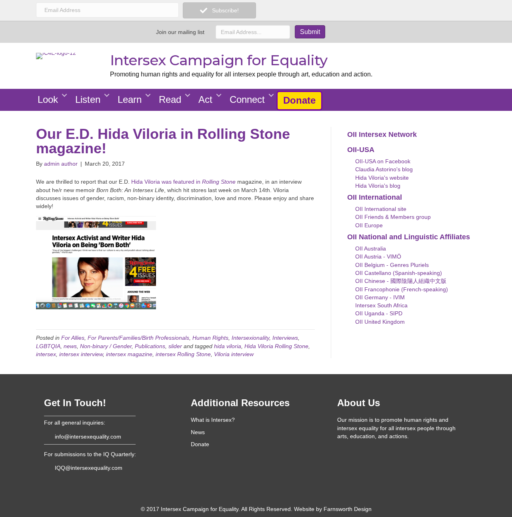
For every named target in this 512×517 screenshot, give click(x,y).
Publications (150, 346)
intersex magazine (129, 354)
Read (170, 99)
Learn (130, 99)
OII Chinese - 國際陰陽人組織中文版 (400, 281)
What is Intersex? (213, 420)
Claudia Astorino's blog (383, 169)
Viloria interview (234, 354)
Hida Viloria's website (381, 177)
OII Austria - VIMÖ (377, 256)
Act (205, 99)
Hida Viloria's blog (377, 185)
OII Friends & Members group (392, 217)
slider (175, 346)
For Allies (72, 338)
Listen (87, 99)
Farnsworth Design (348, 509)
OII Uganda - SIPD (378, 313)
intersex (46, 354)
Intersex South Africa (381, 305)
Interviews (285, 338)
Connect (247, 99)
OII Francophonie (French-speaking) (401, 289)
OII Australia (370, 248)
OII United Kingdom (379, 322)
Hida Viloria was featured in (183, 181)
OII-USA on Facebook (382, 161)
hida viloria (227, 346)
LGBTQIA (48, 346)
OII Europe (368, 225)
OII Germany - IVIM (379, 297)
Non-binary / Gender (106, 346)
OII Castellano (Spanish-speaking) (398, 273)
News (198, 432)
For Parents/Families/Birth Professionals (138, 338)
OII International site (380, 209)
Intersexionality (250, 338)
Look (48, 99)
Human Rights (210, 338)
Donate (299, 100)
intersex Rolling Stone (183, 354)
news (70, 346)
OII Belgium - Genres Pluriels (391, 265)
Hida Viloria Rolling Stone (276, 346)
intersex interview (81, 354)
